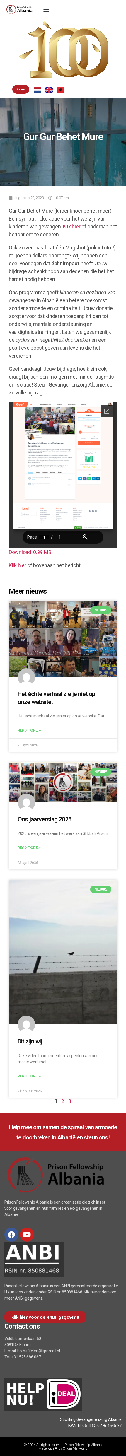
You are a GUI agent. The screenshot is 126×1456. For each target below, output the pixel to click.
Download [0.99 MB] (31, 552)
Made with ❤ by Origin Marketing (63, 1448)
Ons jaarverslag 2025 (45, 819)
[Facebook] (11, 1235)
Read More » (29, 730)
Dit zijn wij (30, 1041)
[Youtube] (27, 1235)
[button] (46, 9)
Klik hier (72, 226)
